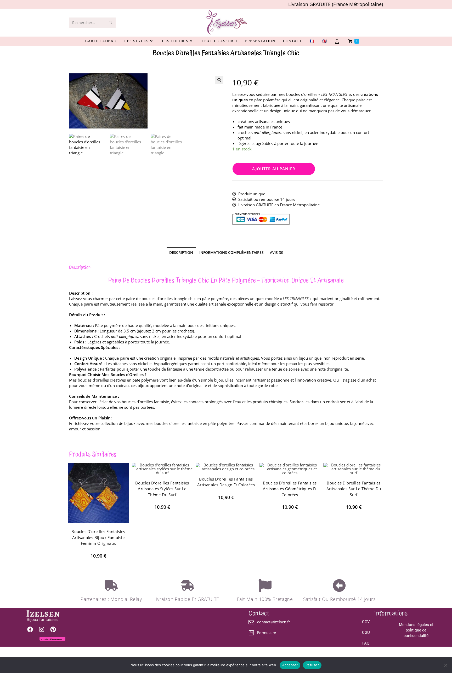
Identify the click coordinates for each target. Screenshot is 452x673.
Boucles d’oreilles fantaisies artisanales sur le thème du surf (353, 488)
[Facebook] (30, 629)
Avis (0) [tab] (276, 252)
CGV (366, 621)
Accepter (290, 665)
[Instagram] (41, 629)
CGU (366, 632)
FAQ (365, 643)
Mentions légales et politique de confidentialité (416, 630)
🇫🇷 (312, 41)
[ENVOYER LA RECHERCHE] (111, 22)
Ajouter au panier (273, 168)
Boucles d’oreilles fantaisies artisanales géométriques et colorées (290, 488)
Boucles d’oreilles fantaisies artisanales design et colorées (226, 482)
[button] (219, 80)
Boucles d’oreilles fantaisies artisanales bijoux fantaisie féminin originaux (98, 537)
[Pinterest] (53, 629)
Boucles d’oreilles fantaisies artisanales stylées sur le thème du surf (162, 488)
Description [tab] (181, 252)
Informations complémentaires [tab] (231, 252)
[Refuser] (445, 665)
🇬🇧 (324, 41)
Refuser (312, 665)
